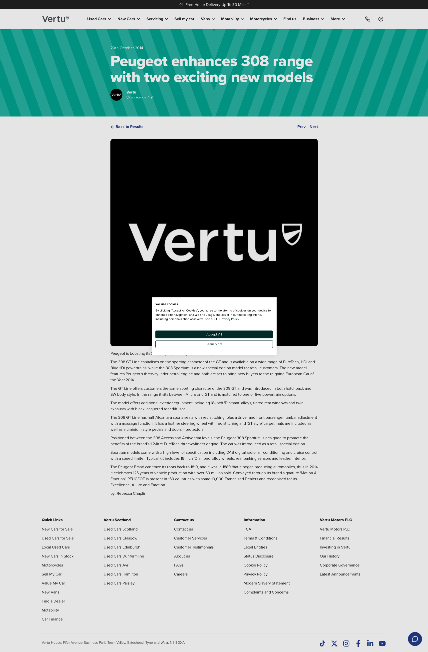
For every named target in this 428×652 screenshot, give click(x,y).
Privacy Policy (230, 319)
